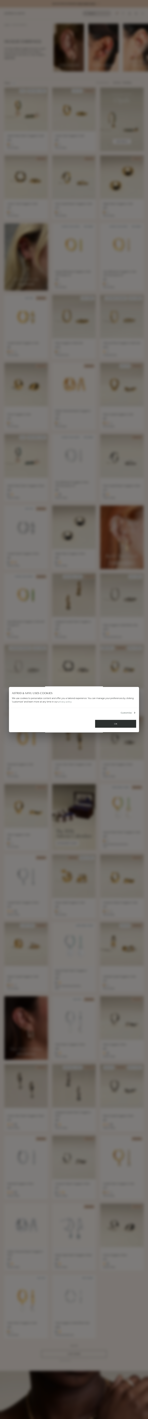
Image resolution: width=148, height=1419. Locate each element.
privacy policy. (65, 701)
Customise (126, 712)
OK (115, 724)
